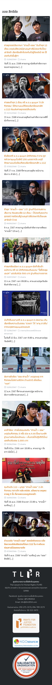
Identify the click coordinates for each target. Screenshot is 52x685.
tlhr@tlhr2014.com (29, 602)
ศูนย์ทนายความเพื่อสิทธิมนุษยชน (30, 596)
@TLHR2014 (29, 598)
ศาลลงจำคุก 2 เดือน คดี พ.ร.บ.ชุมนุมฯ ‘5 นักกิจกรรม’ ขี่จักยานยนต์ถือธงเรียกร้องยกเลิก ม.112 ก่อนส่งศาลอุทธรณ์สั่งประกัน (24, 106)
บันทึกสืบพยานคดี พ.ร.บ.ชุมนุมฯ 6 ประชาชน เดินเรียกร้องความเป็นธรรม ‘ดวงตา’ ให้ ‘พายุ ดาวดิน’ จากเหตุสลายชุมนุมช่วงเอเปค (26, 323)
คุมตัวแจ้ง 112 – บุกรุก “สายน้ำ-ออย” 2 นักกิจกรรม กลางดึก (25, 490)
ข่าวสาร (23, 59)
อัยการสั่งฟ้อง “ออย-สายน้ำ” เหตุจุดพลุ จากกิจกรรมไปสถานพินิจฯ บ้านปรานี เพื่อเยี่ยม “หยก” (23, 380)
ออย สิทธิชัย (10, 11)
